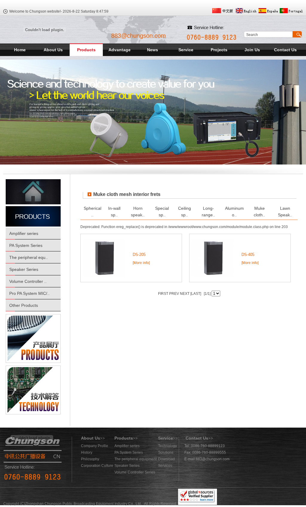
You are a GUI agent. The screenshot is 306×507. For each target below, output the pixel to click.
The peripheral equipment (135, 459)
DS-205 (139, 254)
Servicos (165, 466)
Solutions (165, 452)
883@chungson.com (138, 35)
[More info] (141, 263)
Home (20, 49)
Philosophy (90, 459)
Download (166, 459)
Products (86, 49)
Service (185, 49)
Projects (219, 49)
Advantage (119, 49)
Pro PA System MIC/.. (29, 293)
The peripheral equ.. (28, 257)
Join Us (252, 49)
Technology (167, 446)
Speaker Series (23, 269)
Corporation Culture (97, 466)
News (152, 49)
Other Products (23, 305)
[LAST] (195, 294)
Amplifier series (23, 233)
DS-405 (247, 254)
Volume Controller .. (28, 281)
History (86, 452)
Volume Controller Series (134, 472)
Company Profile (94, 446)
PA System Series (25, 245)
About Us (53, 49)
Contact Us (285, 49)
